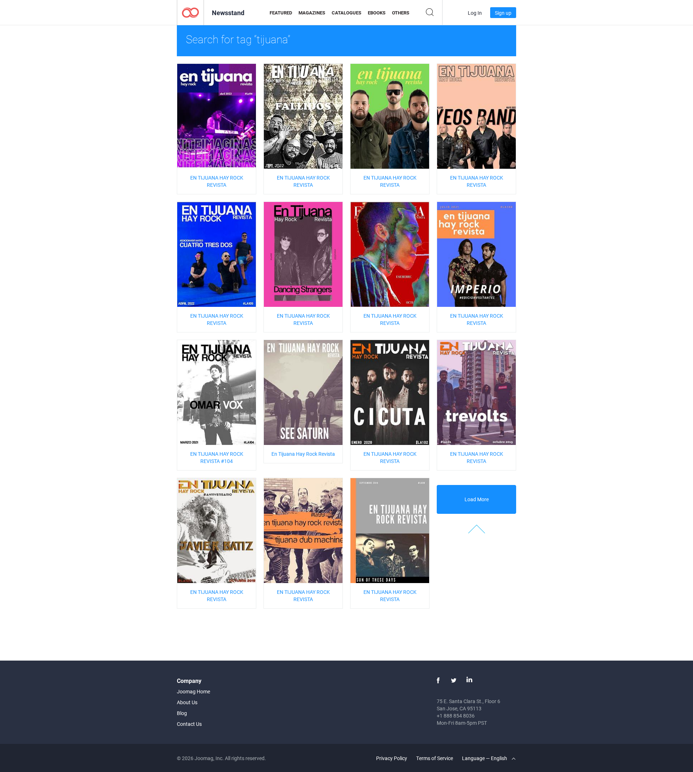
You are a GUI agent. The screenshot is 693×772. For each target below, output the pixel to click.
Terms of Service (434, 758)
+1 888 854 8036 (456, 715)
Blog (182, 713)
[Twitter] (453, 680)
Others (400, 12)
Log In (475, 12)
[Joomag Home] (190, 12)
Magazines (311, 12)
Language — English (485, 758)
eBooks (376, 12)
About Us (187, 702)
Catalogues (346, 12)
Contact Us (189, 723)
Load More (477, 499)
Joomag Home (193, 691)
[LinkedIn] (469, 680)
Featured (281, 12)
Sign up (503, 12)
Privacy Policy (391, 758)
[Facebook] (438, 680)
